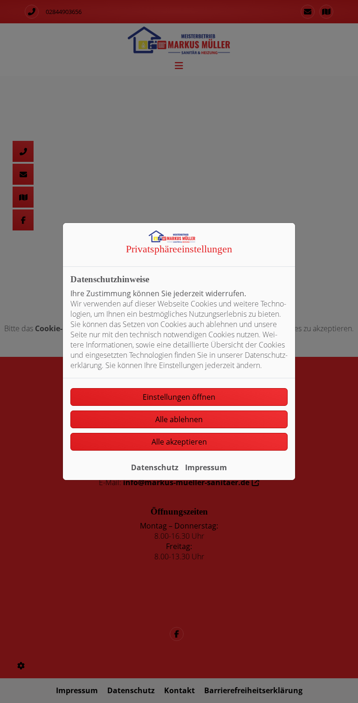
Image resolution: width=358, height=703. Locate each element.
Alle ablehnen (179, 419)
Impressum (206, 467)
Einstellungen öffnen (179, 397)
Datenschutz (155, 467)
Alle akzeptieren (179, 442)
